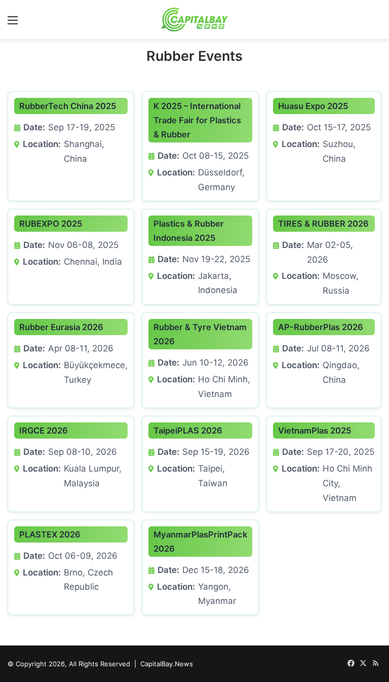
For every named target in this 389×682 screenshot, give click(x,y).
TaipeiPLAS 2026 (187, 430)
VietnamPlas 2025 (314, 430)
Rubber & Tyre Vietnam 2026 (200, 334)
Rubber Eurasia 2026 (61, 327)
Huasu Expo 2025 (313, 106)
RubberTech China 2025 (67, 106)
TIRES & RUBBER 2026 (323, 224)
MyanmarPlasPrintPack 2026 (200, 541)
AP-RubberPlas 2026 (320, 327)
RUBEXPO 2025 (50, 224)
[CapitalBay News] (195, 19)
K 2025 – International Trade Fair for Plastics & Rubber (197, 120)
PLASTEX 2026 (50, 534)
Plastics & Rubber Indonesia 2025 (188, 231)
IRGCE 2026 (43, 430)
